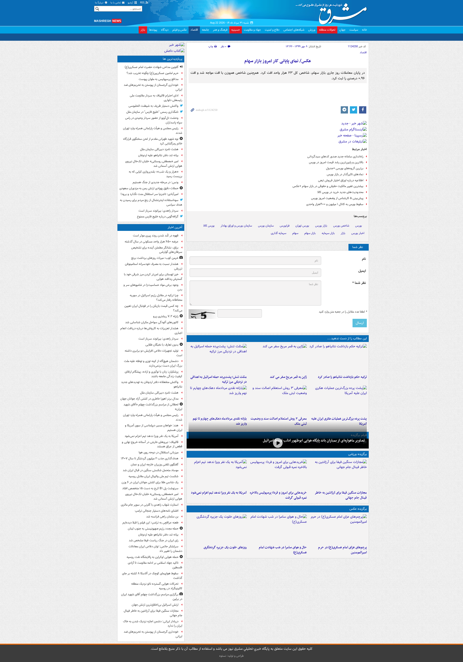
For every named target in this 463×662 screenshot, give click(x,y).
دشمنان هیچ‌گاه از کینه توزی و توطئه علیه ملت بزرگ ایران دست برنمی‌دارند (153, 363)
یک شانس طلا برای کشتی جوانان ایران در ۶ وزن (150, 482)
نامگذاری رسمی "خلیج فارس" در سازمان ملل (152, 112)
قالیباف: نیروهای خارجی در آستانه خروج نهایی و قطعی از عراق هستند (152, 444)
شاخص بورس (341, 225)
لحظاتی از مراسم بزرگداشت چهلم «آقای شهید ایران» (152, 406)
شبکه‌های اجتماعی (293, 29)
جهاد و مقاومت (252, 29)
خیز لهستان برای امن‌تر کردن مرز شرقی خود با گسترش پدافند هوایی (153, 276)
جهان (342, 29)
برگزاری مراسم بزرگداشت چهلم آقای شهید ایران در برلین (151, 596)
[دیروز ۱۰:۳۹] (338, 400)
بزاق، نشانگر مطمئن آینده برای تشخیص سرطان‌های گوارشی (156, 249)
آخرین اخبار (175, 227)
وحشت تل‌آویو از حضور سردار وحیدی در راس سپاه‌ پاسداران (153, 120)
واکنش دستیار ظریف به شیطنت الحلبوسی (153, 106)
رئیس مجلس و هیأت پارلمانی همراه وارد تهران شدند (152, 130)
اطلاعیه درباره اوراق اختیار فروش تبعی (340, 180)
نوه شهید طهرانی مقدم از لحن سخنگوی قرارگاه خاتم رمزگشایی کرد (152, 141)
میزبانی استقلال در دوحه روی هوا (158, 452)
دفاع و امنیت (272, 29)
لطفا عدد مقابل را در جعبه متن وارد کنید (343, 312)
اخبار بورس (357, 233)
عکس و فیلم (179, 29)
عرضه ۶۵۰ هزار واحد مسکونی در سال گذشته (151, 241)
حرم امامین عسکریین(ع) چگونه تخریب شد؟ (152, 73)
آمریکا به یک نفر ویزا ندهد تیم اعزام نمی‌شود (219, 492)
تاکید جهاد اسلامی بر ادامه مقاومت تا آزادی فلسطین (155, 565)
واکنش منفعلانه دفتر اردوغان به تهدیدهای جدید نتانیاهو (151, 384)
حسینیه (235, 29)
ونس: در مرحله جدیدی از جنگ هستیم (155, 182)
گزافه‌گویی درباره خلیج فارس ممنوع (157, 216)
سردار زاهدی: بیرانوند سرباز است (158, 210)
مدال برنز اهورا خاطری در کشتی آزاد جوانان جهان (149, 398)
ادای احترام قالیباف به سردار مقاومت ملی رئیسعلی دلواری (156, 97)
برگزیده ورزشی (357, 454)
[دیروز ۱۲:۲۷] (218, 358)
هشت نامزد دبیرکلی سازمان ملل (159, 149)
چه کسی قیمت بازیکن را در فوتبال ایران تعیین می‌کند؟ (153, 308)
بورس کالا (209, 225)
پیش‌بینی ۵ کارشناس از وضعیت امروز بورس (337, 198)
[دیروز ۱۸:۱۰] (338, 474)
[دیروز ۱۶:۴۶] (338, 358)
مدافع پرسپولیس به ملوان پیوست (158, 79)
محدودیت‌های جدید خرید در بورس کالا (340, 192)
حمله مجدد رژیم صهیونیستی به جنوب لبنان (153, 528)
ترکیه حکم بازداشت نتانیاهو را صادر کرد (342, 377)
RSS (142, 3)
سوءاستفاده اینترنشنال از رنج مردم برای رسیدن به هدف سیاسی (151, 202)
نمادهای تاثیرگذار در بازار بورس (345, 174)
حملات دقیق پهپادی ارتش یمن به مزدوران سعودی (148, 188)
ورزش (311, 29)
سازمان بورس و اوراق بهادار (236, 225)
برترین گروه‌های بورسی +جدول (344, 168)
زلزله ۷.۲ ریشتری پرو (165, 316)
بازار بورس (321, 225)
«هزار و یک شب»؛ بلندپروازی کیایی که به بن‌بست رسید (155, 174)
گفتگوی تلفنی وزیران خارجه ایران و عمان (154, 464)
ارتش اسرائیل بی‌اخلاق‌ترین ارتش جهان (155, 604)
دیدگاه (165, 29)
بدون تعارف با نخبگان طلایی (161, 344)
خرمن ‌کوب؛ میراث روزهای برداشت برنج (154, 258)
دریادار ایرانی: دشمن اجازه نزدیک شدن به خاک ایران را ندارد (152, 623)
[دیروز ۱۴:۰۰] (338, 528)
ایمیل (362, 271)
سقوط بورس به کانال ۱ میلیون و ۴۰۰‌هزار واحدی (334, 204)
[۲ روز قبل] (218, 400)
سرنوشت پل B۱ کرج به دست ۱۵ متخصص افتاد (150, 488)
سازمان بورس (266, 225)
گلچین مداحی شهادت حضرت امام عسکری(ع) (151, 67)
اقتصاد (194, 29)
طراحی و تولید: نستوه (231, 656)
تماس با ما (116, 3)
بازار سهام (310, 233)
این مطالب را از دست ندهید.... (347, 338)
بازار (143, 29)
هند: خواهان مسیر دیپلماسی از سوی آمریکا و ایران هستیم (153, 427)
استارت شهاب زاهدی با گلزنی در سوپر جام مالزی (149, 504)
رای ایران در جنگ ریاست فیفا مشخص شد (153, 540)
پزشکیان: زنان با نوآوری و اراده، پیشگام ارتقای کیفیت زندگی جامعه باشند (153, 374)
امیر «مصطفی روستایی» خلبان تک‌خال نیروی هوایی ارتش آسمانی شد (153, 163)
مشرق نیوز (333, 12)
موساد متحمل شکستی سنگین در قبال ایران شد (150, 470)
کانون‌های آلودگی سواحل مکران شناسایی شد (151, 322)
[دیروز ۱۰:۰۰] (278, 443)
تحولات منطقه (327, 29)
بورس (358, 225)
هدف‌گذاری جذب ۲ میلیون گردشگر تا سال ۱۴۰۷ (149, 458)
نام (364, 258)
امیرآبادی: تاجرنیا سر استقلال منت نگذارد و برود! (149, 194)
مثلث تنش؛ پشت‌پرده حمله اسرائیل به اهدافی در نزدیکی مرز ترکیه (218, 379)
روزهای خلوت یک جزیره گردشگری (225, 547)
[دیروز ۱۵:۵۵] (278, 358)
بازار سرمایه (328, 233)
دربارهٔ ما (99, 3)
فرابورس (284, 225)
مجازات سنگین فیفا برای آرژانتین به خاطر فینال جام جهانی (341, 495)
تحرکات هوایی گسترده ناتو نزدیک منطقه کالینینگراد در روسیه (156, 586)
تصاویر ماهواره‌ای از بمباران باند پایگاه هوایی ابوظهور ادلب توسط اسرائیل (314, 440)
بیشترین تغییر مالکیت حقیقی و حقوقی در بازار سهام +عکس (328, 186)
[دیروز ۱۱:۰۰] (278, 528)
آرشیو (131, 3)
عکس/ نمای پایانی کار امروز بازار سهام (277, 61)
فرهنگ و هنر (220, 29)
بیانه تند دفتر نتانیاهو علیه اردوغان (158, 155)
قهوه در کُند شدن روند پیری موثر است (155, 235)
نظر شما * (359, 283)
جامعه (205, 29)
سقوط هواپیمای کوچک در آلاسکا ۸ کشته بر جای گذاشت (152, 575)
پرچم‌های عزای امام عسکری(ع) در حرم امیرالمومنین (342, 550)
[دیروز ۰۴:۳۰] (278, 400)
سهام (295, 233)
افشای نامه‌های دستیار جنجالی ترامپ (156, 510)
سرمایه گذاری (278, 233)
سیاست (353, 29)
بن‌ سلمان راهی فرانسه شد (162, 516)
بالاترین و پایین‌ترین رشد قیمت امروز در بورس (336, 162)
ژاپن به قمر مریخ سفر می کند (288, 377)
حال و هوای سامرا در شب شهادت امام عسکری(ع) (283, 550)
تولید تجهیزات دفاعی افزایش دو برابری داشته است (153, 353)
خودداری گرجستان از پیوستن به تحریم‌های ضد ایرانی (153, 87)
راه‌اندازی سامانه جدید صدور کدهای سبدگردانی (335, 156)
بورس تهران (302, 225)
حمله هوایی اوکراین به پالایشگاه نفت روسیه (152, 557)
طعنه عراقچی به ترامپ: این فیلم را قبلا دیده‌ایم (150, 522)
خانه (364, 29)
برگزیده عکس (358, 508)
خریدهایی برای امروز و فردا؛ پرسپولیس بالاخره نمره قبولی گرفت (278, 495)
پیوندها (153, 29)
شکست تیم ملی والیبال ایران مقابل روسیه (153, 476)
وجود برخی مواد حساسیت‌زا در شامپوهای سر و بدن (152, 287)
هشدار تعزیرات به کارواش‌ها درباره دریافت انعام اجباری (151, 330)
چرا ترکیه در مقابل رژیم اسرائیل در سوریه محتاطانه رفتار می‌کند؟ (156, 297)
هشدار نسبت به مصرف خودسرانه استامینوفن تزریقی (153, 266)
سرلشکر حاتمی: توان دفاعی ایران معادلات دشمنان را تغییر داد (155, 548)
